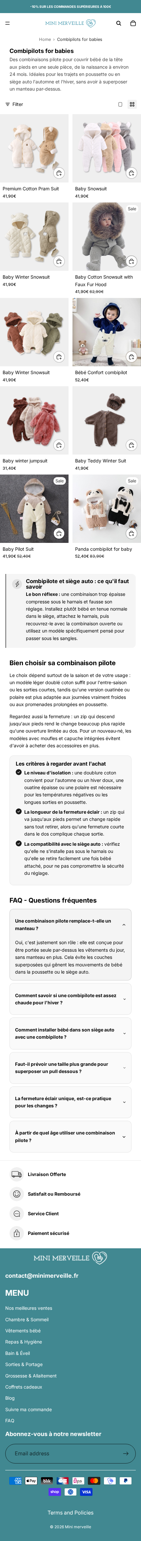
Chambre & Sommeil (27, 1319)
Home (45, 39)
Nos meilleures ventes (28, 1308)
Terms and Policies (70, 1512)
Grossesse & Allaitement (31, 1375)
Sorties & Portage (24, 1364)
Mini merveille (78, 1526)
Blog (10, 1398)
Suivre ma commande (28, 1409)
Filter (17, 104)
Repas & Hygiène (23, 1342)
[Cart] (133, 23)
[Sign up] (126, 1454)
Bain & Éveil (17, 1353)
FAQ (9, 1420)
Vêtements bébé (23, 1330)
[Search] (118, 23)
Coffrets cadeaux (23, 1387)
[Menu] (7, 23)
